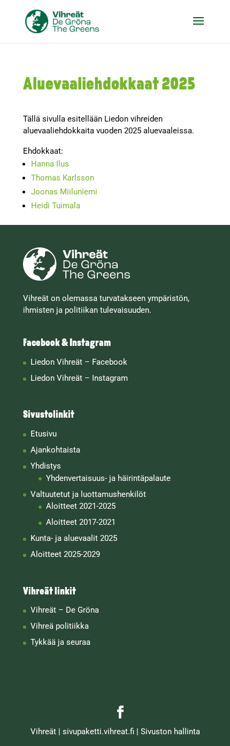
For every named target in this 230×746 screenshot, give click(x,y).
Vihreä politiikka (59, 626)
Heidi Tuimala (55, 205)
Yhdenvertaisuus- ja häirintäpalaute (108, 478)
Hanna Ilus (50, 164)
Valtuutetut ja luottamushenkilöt (88, 494)
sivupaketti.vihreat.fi (98, 731)
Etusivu (43, 434)
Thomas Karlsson (62, 178)
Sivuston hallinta (170, 731)
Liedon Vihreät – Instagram (79, 378)
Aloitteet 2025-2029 (65, 554)
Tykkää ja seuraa (60, 642)
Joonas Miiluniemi (64, 192)
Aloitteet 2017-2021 (81, 522)
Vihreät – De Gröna (64, 610)
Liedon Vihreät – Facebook (78, 362)
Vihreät (43, 731)
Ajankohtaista (55, 450)
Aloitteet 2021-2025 (81, 506)
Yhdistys (45, 466)
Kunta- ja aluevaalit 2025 (73, 538)
